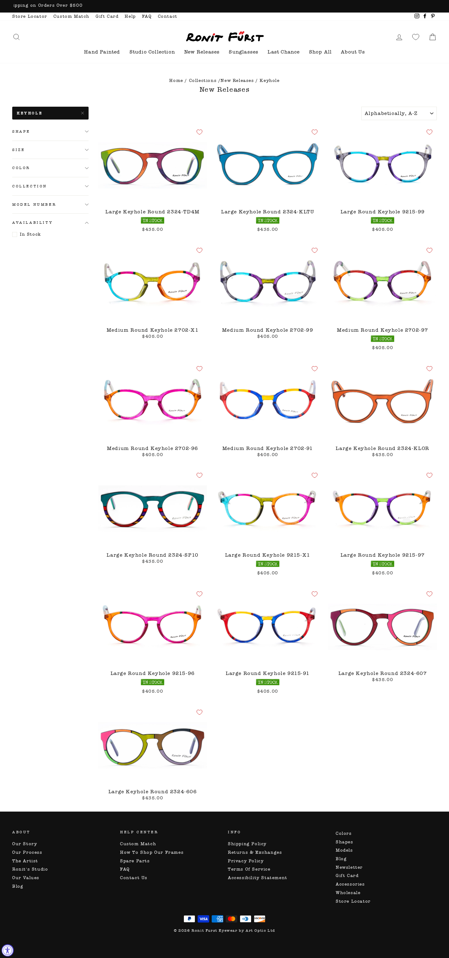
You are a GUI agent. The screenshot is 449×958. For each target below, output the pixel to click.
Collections (203, 80)
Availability (32, 223)
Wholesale (348, 892)
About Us (353, 52)
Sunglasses (243, 52)
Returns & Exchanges (255, 852)
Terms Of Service (249, 869)
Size (18, 150)
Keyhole (29, 113)
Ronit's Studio (30, 869)
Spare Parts (135, 861)
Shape (21, 131)
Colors (344, 833)
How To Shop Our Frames (152, 852)
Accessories (350, 884)
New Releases (202, 52)
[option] (224, 6)
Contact (167, 16)
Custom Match (71, 16)
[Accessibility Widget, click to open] (8, 950)
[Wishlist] (416, 36)
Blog (17, 886)
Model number (34, 204)
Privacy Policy (246, 861)
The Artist (25, 861)
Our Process (27, 852)
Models (344, 850)
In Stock (30, 234)
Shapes (344, 842)
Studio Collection (152, 52)
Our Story (24, 843)
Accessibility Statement (257, 877)
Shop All (320, 52)
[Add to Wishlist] (199, 132)
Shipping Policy (247, 843)
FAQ (147, 16)
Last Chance (284, 52)
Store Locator (29, 16)
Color (21, 168)
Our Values (25, 877)
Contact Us (134, 877)
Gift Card (107, 16)
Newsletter (349, 867)
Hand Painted (102, 52)
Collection (29, 186)
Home (176, 80)
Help (130, 16)
